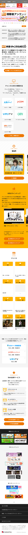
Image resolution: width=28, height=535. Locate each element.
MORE (24, 26)
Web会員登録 (14, 424)
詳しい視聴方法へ (14, 135)
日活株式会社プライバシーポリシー (9, 509)
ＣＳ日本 (4, 517)
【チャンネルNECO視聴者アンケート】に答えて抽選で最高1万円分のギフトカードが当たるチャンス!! (17, 35)
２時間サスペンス (7, 282)
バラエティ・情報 (20, 300)
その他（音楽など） (20, 317)
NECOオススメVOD (6, 521)
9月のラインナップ (15, 243)
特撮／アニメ (7, 300)
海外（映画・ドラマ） (20, 282)
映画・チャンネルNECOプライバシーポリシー (12, 513)
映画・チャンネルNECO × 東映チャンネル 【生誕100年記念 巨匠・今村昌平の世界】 (16, 30)
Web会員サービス (14, 419)
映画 (8, 265)
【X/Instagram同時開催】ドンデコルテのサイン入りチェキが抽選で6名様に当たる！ (16, 38)
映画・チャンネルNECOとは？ (14, 70)
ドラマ (20, 265)
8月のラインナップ (15, 239)
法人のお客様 (5, 506)
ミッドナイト (7, 317)
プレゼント (14, 6)
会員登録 (8, 1)
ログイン (14, 1)
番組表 (19, 6)
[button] (2, 13)
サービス (3, 1)
